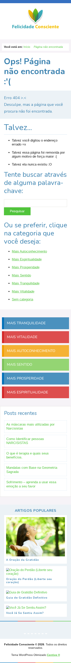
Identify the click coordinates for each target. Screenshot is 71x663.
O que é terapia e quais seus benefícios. (27, 455)
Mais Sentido (21, 275)
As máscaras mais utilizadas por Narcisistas (30, 426)
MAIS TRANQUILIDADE (26, 323)
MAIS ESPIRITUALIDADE (27, 392)
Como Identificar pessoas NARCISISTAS (25, 441)
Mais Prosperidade (25, 267)
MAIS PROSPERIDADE (25, 378)
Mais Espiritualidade (27, 259)
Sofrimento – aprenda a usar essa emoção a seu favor (31, 484)
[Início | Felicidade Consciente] (35, 28)
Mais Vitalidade (23, 291)
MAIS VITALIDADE (21, 337)
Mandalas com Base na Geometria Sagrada (31, 470)
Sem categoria (22, 299)
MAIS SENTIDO (19, 364)
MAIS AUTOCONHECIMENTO (30, 350)
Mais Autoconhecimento (29, 251)
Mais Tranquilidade (25, 283)
